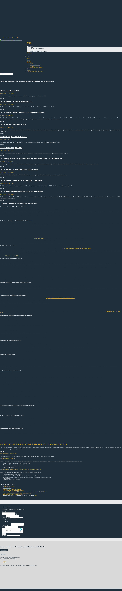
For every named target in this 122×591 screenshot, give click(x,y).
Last (16, 514)
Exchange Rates (35, 50)
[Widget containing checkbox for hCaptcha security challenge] (12, 530)
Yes (7, 521)
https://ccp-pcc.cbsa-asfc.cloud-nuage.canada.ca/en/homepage (60, 298)
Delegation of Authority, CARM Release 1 (13, 494)
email (35, 495)
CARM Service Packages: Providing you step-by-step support (22, 112)
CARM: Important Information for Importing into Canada (21, 191)
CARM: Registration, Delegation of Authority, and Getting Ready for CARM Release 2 (31, 158)
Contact (29, 53)
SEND (4, 534)
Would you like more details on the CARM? (12, 519)
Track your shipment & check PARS (10, 37)
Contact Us (3, 550)
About (29, 42)
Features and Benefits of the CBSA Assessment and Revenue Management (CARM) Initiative (25, 491)
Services (29, 45)
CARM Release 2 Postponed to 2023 (13, 124)
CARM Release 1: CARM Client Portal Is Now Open (19, 169)
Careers (29, 43)
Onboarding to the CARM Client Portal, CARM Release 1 (17, 493)
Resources (30, 46)
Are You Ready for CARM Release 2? (13, 137)
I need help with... (6, 525)
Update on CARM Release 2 (10, 90)
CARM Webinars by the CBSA (11, 148)
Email (4, 516)
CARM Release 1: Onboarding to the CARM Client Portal (21, 180)
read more (2, 98)
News (28, 52)
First (16, 513)
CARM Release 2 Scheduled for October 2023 (16, 101)
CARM (31, 47)
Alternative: (4, 535)
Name (4, 511)
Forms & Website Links (37, 48)
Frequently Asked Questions (38, 51)
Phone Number (6, 517)
